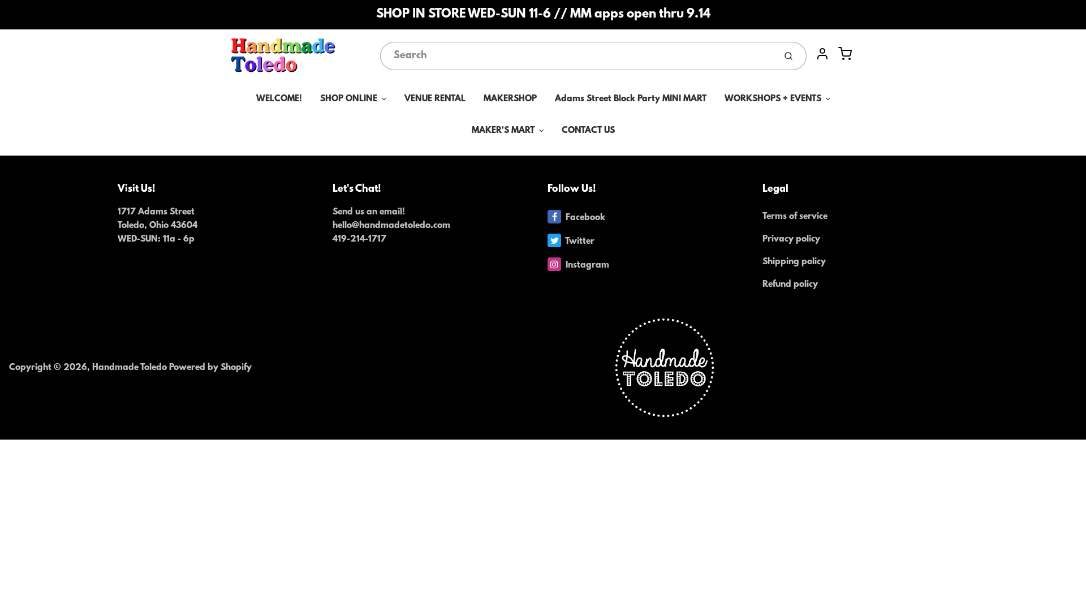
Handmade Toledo (130, 368)
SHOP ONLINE (348, 99)
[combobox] (576, 56)
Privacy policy (791, 239)
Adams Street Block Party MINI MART (630, 99)
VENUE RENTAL (435, 99)
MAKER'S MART (503, 131)
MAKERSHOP (510, 99)
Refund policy (790, 284)
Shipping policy (794, 262)
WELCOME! (279, 99)
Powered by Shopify (210, 368)
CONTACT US (588, 131)
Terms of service (795, 217)
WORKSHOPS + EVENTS (773, 99)
